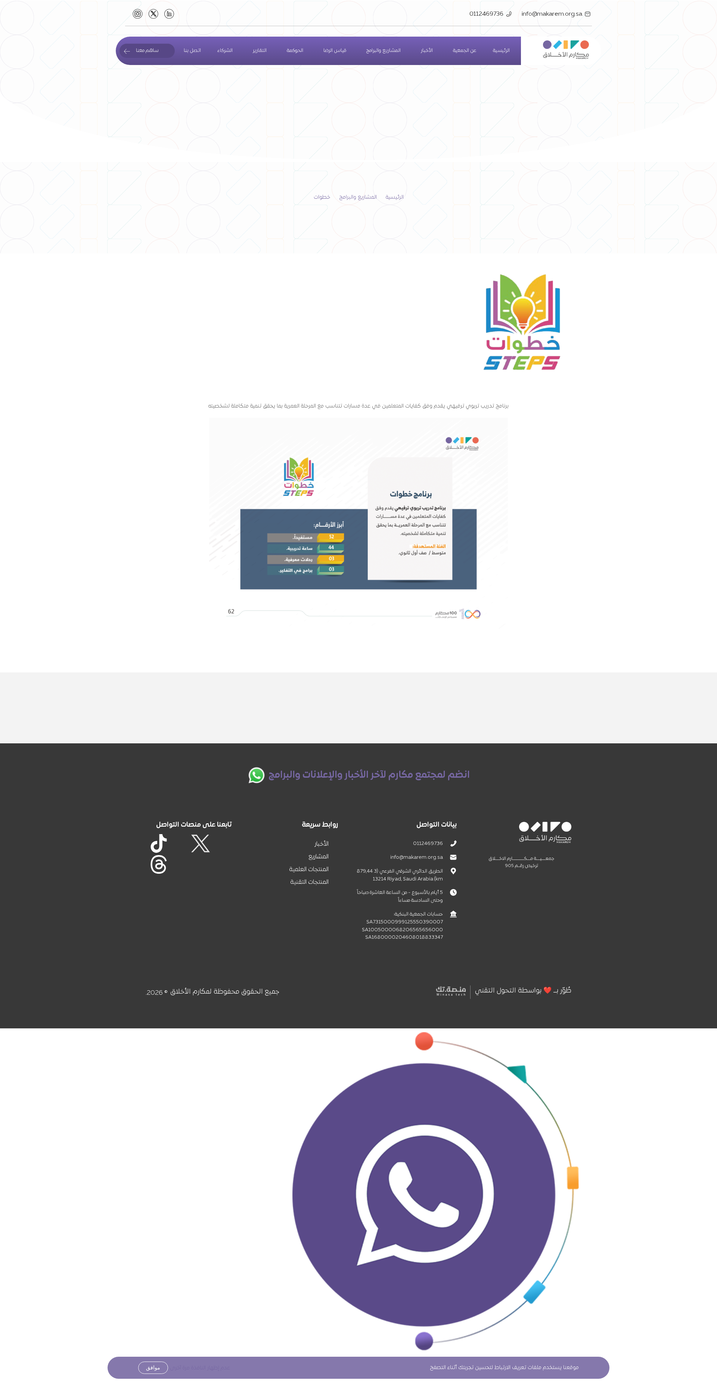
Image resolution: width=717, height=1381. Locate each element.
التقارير (260, 51)
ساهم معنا (147, 51)
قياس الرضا (334, 51)
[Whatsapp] (179, 864)
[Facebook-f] (221, 843)
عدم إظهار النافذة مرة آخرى (200, 1368)
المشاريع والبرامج (358, 197)
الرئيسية (501, 51)
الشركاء (225, 51)
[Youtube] (200, 864)
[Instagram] (179, 843)
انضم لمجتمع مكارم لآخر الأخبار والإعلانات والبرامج (369, 775)
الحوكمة (295, 51)
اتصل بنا (192, 51)
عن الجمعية (465, 51)
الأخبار (427, 51)
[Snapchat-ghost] (221, 864)
